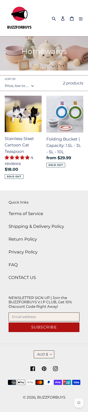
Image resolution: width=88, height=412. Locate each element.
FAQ (13, 264)
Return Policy (23, 239)
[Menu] (80, 18)
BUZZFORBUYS (51, 397)
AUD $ (42, 354)
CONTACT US (22, 277)
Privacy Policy (23, 251)
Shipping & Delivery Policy (36, 226)
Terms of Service (26, 213)
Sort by (10, 79)
